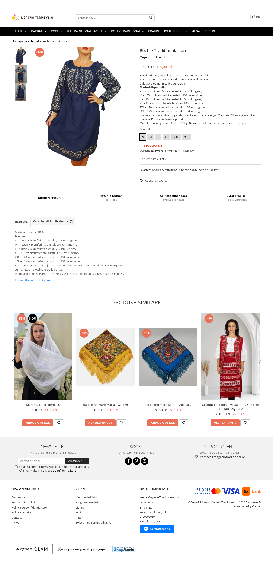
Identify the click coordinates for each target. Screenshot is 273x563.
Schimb (80, 512)
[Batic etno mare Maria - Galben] (105, 357)
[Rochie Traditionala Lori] (82, 106)
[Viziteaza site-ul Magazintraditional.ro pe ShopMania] (124, 549)
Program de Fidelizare (89, 502)
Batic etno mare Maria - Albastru (168, 405)
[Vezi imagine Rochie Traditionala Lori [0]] (21, 56)
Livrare (80, 507)
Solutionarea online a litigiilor (94, 522)
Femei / (36, 41)
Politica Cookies (22, 512)
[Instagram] (144, 461)
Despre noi (18, 497)
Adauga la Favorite (155, 180)
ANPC (15, 522)
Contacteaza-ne (160, 528)
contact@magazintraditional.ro (222, 457)
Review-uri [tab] (64, 221)
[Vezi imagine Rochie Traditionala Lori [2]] (21, 92)
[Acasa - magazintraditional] (33, 18)
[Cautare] (151, 17)
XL (166, 137)
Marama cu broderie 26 (43, 405)
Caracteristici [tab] (42, 221)
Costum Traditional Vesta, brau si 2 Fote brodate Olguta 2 (230, 407)
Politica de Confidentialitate (58, 470)
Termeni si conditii (23, 502)
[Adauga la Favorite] (59, 422)
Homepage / (21, 41)
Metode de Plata (86, 497)
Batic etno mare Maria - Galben (105, 405)
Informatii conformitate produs (35, 280)
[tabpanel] (82, 106)
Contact (17, 517)
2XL (176, 137)
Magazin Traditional (152, 57)
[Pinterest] (136, 461)
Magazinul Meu (25, 489)
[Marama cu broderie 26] (43, 357)
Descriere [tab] (21, 222)
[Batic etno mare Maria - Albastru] (168, 357)
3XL (186, 137)
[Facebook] (128, 461)
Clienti (82, 489)
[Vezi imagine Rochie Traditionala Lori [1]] (21, 74)
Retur (79, 517)
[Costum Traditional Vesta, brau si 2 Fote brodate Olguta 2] (230, 357)
